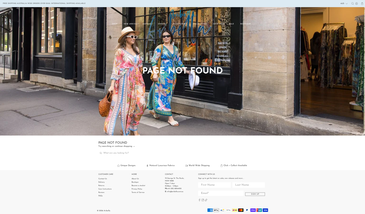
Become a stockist (138, 185)
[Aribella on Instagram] (202, 201)
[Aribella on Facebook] (199, 201)
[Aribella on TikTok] (206, 201)
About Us (135, 179)
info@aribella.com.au (175, 191)
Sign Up (255, 194)
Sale (231, 24)
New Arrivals (131, 24)
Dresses (162, 24)
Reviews (101, 192)
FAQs (100, 196)
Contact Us (102, 179)
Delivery (101, 182)
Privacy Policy (137, 189)
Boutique (245, 24)
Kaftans (147, 24)
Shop (114, 24)
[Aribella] (182, 16)
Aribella (107, 211)
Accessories (179, 24)
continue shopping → (125, 146)
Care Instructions (105, 189)
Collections (200, 24)
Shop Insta (219, 24)
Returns (101, 185)
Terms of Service (138, 192)
